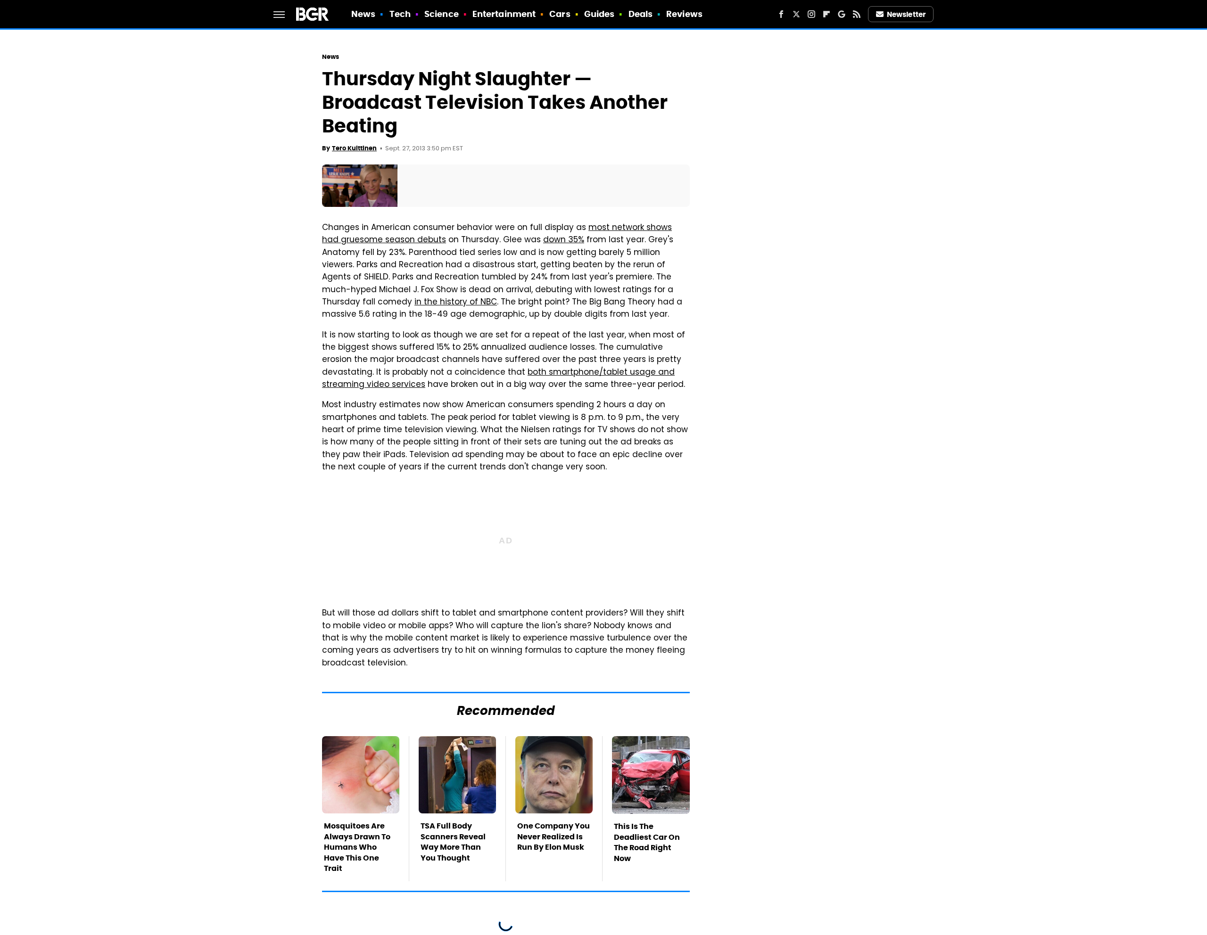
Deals (640, 13)
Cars (559, 13)
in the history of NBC (455, 302)
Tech (400, 13)
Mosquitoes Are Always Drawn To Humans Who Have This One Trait (357, 847)
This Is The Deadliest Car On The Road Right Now (647, 842)
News (363, 13)
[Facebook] (781, 14)
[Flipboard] (826, 14)
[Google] (841, 14)
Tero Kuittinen (354, 148)
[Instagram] (811, 14)
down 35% (563, 240)
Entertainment (504, 13)
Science (441, 13)
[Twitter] (796, 14)
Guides (599, 13)
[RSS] (856, 14)
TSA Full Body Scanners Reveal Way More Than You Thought (453, 841)
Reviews (684, 13)
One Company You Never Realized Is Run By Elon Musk (553, 836)
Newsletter (906, 14)
